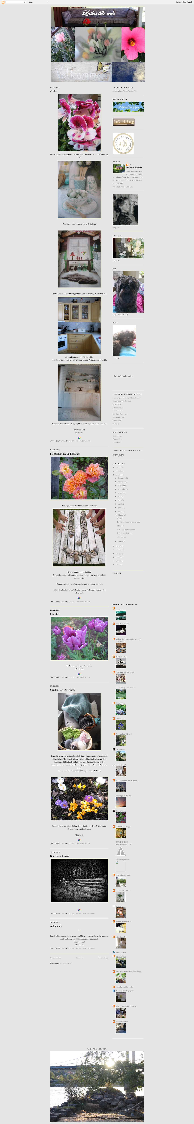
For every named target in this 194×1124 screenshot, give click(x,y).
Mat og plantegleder (124, 921)
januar (120, 541)
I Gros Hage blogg (123, 826)
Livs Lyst (119, 905)
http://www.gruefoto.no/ (122, 401)
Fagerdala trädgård (124, 734)
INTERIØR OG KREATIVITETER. (124, 843)
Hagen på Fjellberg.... (124, 795)
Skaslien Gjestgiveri (120, 414)
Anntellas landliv (122, 623)
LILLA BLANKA (123, 890)
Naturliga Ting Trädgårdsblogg (128, 971)
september (122, 489)
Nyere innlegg (55, 957)
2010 (118, 553)
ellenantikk (120, 703)
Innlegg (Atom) (66, 963)
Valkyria (116, 423)
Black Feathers (122, 656)
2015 (118, 467)
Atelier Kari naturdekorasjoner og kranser (128, 640)
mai (119, 504)
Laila (131, 165)
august (120, 492)
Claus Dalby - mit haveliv (126, 687)
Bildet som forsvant (60, 856)
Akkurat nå (56, 926)
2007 (118, 564)
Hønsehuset (117, 435)
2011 (118, 549)
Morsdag (54, 614)
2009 (118, 557)
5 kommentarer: (83, 441)
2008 (118, 561)
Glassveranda (121, 764)
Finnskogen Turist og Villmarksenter (127, 397)
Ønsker (54, 91)
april (120, 507)
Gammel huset (118, 439)
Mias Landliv (121, 936)
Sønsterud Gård (118, 417)
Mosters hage (121, 956)
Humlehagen (121, 811)
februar (121, 515)
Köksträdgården (122, 859)
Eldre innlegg (103, 957)
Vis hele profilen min (123, 187)
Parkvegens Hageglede (125, 990)
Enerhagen (120, 718)
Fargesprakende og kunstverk (65, 453)
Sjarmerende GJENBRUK (126, 1006)
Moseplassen (121, 952)
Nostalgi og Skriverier (124, 986)
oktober (121, 485)
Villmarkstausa (122, 1021)
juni (119, 500)
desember (122, 478)
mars (120, 511)
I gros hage (117, 442)
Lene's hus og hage (123, 875)
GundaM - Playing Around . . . (127, 780)
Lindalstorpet (118, 407)
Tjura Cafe (117, 420)
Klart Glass (117, 404)
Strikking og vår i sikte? (62, 689)
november (122, 481)
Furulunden (120, 749)
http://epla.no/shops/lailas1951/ (125, 91)
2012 (118, 546)
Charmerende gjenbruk (125, 672)
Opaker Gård (117, 410)
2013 (118, 475)
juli (119, 496)
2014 (118, 471)
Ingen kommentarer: (85, 913)
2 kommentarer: (83, 601)
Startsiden (79, 957)
